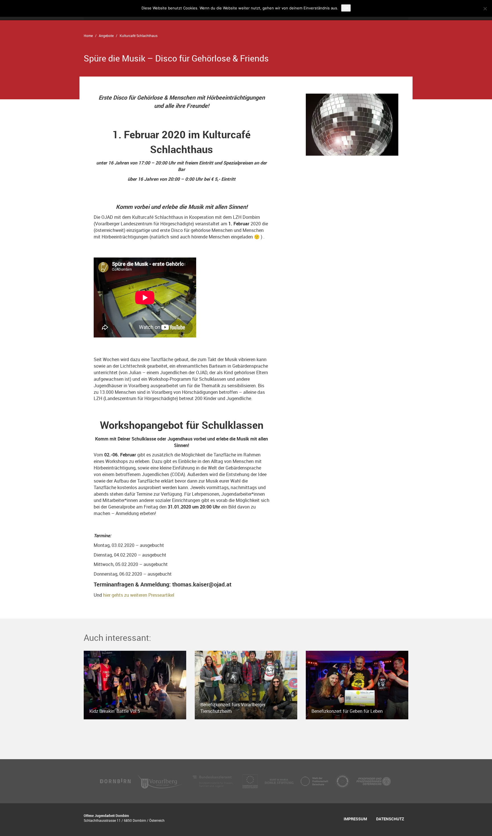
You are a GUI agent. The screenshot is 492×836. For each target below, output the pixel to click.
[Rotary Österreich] (343, 781)
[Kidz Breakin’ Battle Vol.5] (135, 684)
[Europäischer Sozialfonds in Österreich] (250, 781)
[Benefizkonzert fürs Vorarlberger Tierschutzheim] (246, 684)
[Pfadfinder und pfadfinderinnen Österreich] (373, 781)
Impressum (355, 818)
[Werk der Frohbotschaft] (315, 781)
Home (88, 35)
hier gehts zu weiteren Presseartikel (138, 595)
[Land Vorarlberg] (161, 781)
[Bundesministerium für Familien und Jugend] (213, 781)
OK (345, 8)
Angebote (106, 35)
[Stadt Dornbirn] (116, 781)
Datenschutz (390, 818)
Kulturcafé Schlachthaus (138, 35)
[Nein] (485, 8)
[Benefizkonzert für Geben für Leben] (357, 684)
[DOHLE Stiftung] (279, 781)
